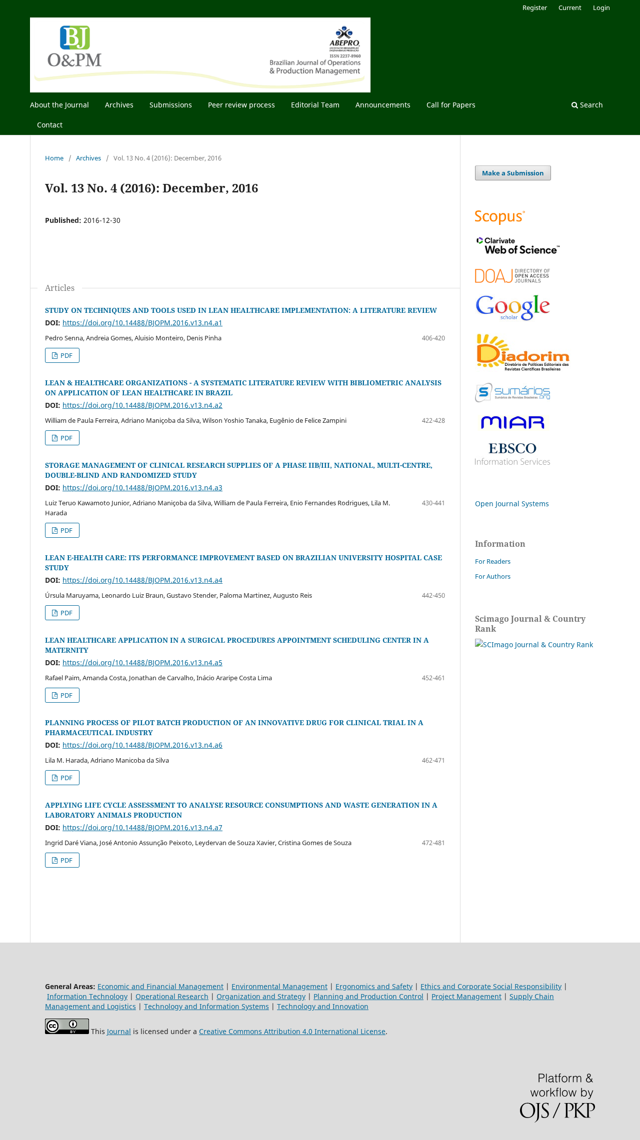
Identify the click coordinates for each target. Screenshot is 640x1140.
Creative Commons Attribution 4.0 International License (292, 1031)
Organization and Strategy (261, 996)
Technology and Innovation (322, 1006)
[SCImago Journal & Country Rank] (534, 644)
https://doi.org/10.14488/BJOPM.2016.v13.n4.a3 (142, 487)
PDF (65, 355)
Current (570, 7)
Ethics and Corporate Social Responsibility (491, 986)
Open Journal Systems (512, 503)
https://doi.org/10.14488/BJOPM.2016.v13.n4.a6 (142, 745)
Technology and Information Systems (206, 1006)
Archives (119, 104)
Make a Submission (513, 172)
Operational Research (172, 996)
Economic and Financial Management (161, 986)
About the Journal (59, 104)
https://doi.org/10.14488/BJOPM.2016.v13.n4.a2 (142, 405)
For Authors (492, 576)
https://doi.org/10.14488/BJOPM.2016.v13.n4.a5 (142, 662)
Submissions (171, 104)
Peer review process (241, 104)
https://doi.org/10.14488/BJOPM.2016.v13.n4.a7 (142, 827)
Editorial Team (315, 104)
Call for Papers (451, 104)
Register (534, 7)
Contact (49, 124)
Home (54, 157)
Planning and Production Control (369, 996)
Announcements (383, 104)
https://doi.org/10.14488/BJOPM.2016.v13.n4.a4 (142, 580)
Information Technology (87, 996)
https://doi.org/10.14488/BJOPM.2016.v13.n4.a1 (142, 322)
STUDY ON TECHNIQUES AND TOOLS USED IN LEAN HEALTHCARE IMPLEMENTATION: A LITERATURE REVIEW (241, 310)
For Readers (492, 561)
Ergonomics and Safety (374, 986)
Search (590, 104)
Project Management (467, 996)
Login (601, 7)
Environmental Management (280, 986)
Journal (119, 1031)
